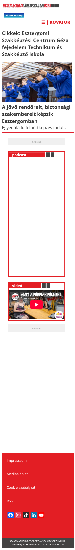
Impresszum (17, 460)
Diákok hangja (13, 15)
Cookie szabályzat (21, 487)
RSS (10, 501)
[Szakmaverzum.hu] (30, 6)
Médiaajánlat (17, 474)
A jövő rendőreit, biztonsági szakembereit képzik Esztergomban (36, 113)
